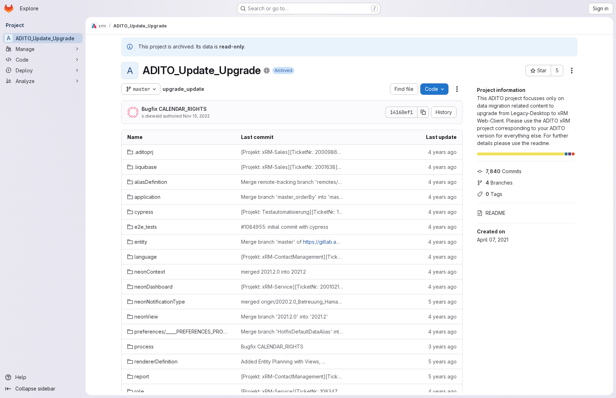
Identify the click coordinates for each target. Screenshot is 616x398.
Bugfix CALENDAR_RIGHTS (174, 109)
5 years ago (442, 302)
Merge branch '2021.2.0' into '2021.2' (284, 317)
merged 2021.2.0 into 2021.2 (273, 272)
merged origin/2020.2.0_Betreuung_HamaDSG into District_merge (292, 302)
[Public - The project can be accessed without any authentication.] (267, 70)
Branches (499, 183)
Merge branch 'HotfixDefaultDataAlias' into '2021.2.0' (292, 332)
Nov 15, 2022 (196, 116)
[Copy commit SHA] (423, 112)
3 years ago (442, 346)
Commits (504, 171)
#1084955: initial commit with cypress (284, 227)
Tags (494, 194)
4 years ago (442, 152)
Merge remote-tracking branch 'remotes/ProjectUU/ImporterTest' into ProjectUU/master (292, 182)
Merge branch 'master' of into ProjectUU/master (292, 242)
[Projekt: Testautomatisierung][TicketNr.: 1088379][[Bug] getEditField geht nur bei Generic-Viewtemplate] (292, 212)
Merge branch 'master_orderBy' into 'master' (292, 197)
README (495, 213)
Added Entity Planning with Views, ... (283, 361)
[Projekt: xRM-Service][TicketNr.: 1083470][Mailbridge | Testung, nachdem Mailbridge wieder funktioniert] (292, 391)
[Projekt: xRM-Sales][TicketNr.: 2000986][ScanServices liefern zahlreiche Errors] (292, 152)
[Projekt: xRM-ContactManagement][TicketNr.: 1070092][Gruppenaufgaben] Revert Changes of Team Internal (292, 376)
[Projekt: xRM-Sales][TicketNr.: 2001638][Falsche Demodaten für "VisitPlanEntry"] (292, 167)
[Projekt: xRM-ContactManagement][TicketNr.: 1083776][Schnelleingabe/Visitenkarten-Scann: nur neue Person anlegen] (292, 257)
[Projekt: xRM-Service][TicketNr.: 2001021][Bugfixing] (292, 287)
